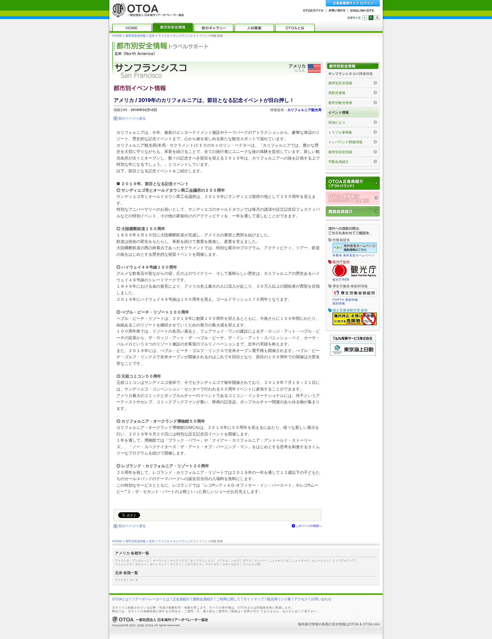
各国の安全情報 (334, 624)
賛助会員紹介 (203, 599)
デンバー (260, 560)
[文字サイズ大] (377, 17)
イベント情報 (338, 112)
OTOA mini (371, 624)
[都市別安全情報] (173, 27)
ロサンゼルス (230, 564)
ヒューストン (320, 560)
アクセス (301, 599)
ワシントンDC (252, 564)
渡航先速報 (336, 93)
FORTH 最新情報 (345, 299)
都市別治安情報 (340, 152)
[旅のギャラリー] (213, 27)
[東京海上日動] (353, 354)
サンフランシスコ (184, 36)
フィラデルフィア (343, 560)
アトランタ (122, 560)
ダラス (247, 560)
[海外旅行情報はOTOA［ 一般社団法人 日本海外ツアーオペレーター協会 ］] (146, 14)
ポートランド (158, 564)
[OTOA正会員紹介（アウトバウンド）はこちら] (353, 183)
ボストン (141, 564)
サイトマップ (253, 599)
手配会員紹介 (338, 161)
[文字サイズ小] (364, 17)
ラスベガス (212, 564)
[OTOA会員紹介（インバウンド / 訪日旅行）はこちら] (353, 198)
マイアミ (175, 564)
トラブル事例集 (340, 132)
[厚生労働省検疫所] (355, 296)
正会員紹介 (181, 599)
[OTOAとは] (295, 27)
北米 (152, 36)
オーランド (160, 560)
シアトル (222, 560)
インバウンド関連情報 (345, 142)
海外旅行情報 (308, 624)
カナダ (134, 579)
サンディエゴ (178, 560)
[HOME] (132, 27)
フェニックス (123, 564)
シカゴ (235, 560)
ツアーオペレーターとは (150, 599)
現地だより (336, 122)
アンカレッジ (140, 560)
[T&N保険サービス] (353, 341)
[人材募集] (254, 27)
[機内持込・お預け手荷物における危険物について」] (355, 324)
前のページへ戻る (132, 118)
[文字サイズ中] (371, 17)
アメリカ (163, 36)
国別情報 (339, 303)
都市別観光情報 (340, 103)
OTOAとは (120, 599)
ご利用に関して (228, 599)
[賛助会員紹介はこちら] (353, 211)
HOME (117, 36)
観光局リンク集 (279, 599)
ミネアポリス (193, 564)
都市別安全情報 (135, 36)
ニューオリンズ (279, 560)
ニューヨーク (300, 560)
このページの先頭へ (308, 525)
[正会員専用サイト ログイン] (353, 3)
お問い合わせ (321, 599)
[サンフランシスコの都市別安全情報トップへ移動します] (352, 66)
